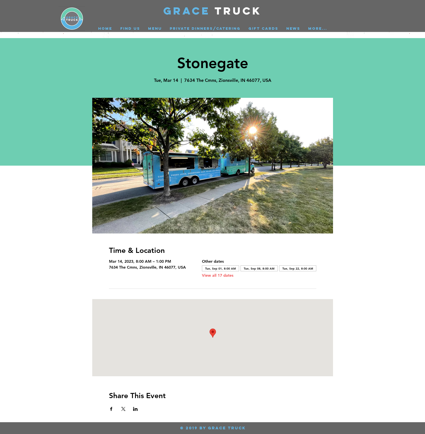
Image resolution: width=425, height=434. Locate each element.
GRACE (189, 10)
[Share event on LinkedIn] (135, 409)
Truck (238, 10)
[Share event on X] (123, 409)
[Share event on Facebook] (111, 409)
